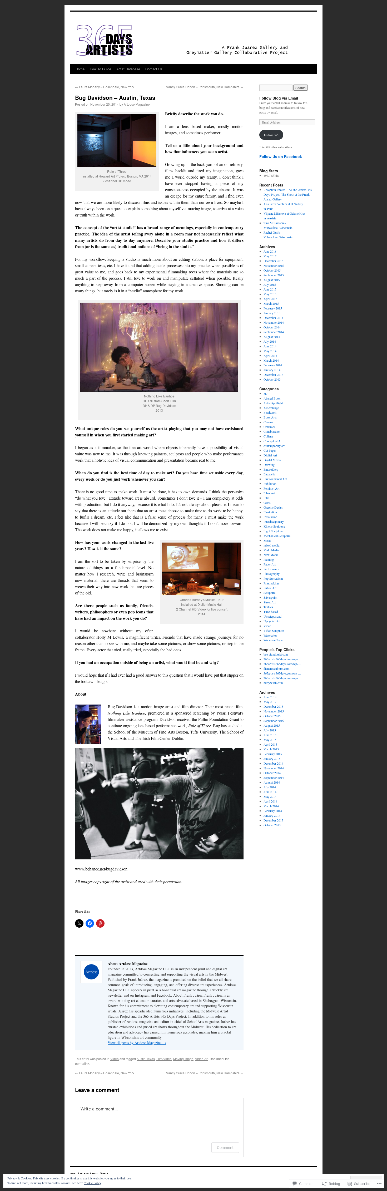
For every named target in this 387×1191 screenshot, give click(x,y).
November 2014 (274, 322)
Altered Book (272, 398)
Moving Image (183, 1058)
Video (114, 1058)
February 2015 (273, 308)
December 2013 (273, 374)
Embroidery (271, 469)
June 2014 (270, 346)
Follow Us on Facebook (280, 156)
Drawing (269, 464)
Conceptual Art (273, 441)
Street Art (270, 602)
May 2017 (270, 256)
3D (265, 393)
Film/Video (164, 1058)
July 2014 (270, 341)
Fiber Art (269, 493)
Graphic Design (273, 507)
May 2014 (270, 351)
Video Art (201, 1058)
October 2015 (272, 270)
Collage (268, 436)
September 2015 (274, 275)
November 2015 (274, 265)
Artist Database (128, 68)
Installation (270, 517)
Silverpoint (270, 597)
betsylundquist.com (276, 654)
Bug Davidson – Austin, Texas (115, 97)
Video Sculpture (274, 630)
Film (266, 498)
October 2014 (272, 327)
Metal (267, 540)
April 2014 (270, 355)
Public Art (270, 588)
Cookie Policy (92, 1183)
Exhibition (270, 483)
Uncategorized (272, 616)
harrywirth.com (273, 683)
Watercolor (270, 635)
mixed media (271, 545)
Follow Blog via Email (278, 98)
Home (80, 68)
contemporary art (274, 446)
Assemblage (271, 408)
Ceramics (269, 427)
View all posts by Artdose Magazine (137, 1042)
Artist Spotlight (273, 403)
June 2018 (270, 251)
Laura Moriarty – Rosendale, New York (104, 87)
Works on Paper (274, 640)
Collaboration (272, 431)
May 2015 (270, 294)
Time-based (271, 611)
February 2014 (273, 365)
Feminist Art (271, 488)
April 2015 (270, 299)
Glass (267, 502)
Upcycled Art (272, 621)
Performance (271, 569)
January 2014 (272, 370)
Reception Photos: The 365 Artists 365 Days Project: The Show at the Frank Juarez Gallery (288, 194)
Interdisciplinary (274, 521)
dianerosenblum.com (276, 668)
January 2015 (272, 313)
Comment (225, 1147)
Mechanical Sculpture (277, 536)
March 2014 (271, 360)
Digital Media (272, 460)
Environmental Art (275, 479)
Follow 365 (271, 135)
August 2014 (272, 336)
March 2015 (271, 303)
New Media (271, 555)
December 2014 (273, 318)
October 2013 (272, 379)
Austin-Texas (146, 1058)
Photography (272, 574)
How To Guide (100, 68)
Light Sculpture (273, 531)
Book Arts (270, 417)
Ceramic (269, 422)
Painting (269, 559)
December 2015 (273, 261)
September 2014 (274, 332)
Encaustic (269, 474)
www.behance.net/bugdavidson (101, 869)
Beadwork (270, 412)
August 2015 (272, 280)
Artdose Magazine (137, 104)
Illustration (270, 512)
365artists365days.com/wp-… (282, 659)
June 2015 (270, 289)
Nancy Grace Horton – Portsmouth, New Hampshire (205, 87)
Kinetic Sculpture (274, 526)
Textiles (268, 607)
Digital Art (270, 455)
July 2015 (270, 284)
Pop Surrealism (273, 578)
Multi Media (271, 550)
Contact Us (153, 68)
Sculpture (269, 592)
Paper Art (270, 564)
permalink (82, 1063)
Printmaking (271, 583)
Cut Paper (270, 450)
